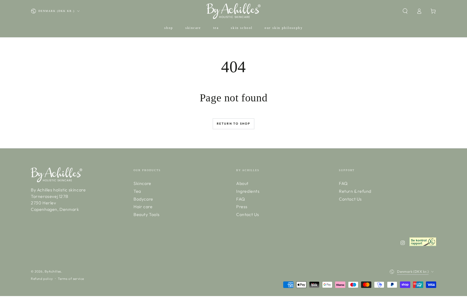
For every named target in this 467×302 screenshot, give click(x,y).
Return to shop (234, 123)
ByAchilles (53, 271)
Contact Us (247, 214)
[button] (405, 11)
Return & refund (355, 191)
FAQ (240, 199)
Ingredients (248, 191)
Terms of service (71, 279)
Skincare (142, 183)
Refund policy (42, 279)
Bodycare (143, 199)
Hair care (143, 206)
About (242, 183)
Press (242, 206)
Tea (137, 191)
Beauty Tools (146, 214)
